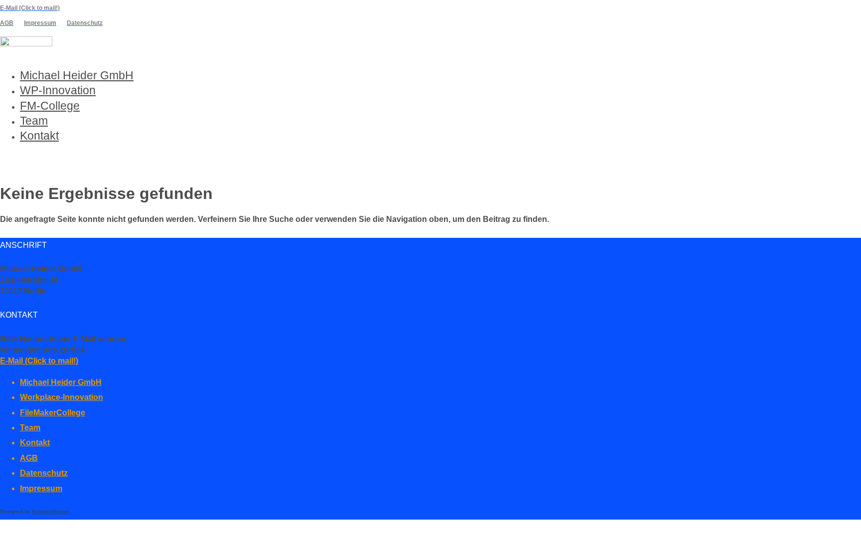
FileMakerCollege (52, 412)
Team (34, 120)
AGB (29, 458)
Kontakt (39, 135)
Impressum (41, 488)
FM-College (50, 105)
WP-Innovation (58, 90)
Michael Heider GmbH (77, 75)
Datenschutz (44, 473)
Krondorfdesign (50, 511)
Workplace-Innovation (61, 397)
